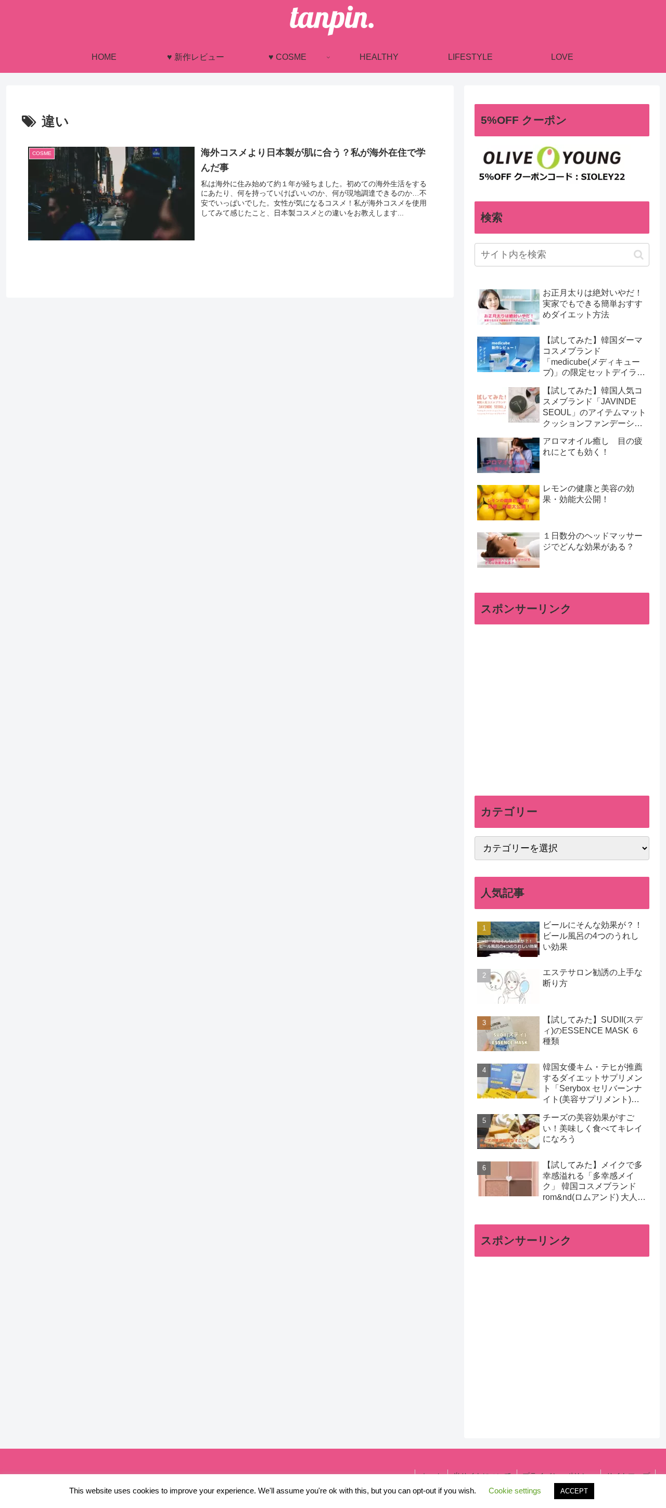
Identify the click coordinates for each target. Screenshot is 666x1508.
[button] (639, 255)
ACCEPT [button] (574, 1491)
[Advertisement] (562, 705)
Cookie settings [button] (515, 1490)
